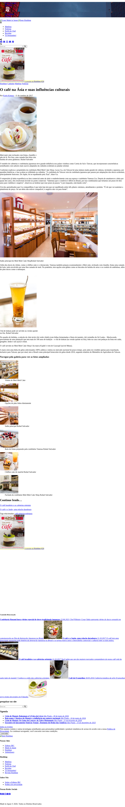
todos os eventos (6, 727)
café (16, 514)
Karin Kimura (8, 96)
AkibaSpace (9, 752)
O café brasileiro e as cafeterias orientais (15, 505)
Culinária (10, 84)
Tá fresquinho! (10, 35)
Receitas (8, 33)
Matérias (8, 27)
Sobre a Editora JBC (13, 782)
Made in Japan (10, 748)
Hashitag (3, 84)
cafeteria (21, 514)
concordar (4, 734)
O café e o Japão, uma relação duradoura (15, 509)
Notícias (8, 29)
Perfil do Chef (10, 31)
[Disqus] (62, 580)
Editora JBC (9, 746)
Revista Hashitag (11, 773)
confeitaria (28, 514)
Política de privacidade (13, 784)
